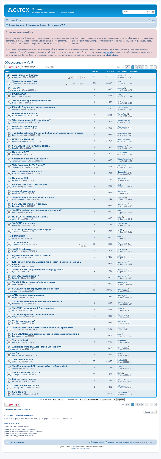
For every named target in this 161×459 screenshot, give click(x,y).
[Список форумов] (18, 10)
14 (79, 84)
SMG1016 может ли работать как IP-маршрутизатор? (38, 269)
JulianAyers (16, 167)
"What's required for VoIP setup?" (28, 165)
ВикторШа (16, 304)
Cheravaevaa (17, 116)
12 (74, 84)
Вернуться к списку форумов (18, 409)
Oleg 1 (14, 258)
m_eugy (15, 310)
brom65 (15, 148)
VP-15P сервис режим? (24, 321)
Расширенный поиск (153, 12)
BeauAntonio (122, 153)
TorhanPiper (122, 114)
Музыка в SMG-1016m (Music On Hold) (31, 255)
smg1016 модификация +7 (25, 276)
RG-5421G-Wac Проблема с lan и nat (30, 217)
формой (108, 52)
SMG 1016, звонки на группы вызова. (31, 146)
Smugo (16, 375)
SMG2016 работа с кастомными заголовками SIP (37, 210)
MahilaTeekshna (18, 141)
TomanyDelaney (18, 122)
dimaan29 (16, 381)
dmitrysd (15, 109)
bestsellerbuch (17, 135)
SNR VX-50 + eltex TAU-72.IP (26, 372)
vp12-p (15, 353)
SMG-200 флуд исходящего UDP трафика (33, 229)
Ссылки (12, 20)
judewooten (121, 386)
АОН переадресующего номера (28, 295)
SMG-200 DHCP (19, 392)
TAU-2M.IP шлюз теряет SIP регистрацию (33, 308)
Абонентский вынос (22, 360)
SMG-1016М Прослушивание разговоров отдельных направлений (45, 334)
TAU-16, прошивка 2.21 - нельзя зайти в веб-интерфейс (40, 366)
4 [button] (142, 67)
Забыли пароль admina (24, 379)
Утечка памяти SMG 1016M (25, 385)
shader (15, 342)
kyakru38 (121, 360)
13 (77, 84)
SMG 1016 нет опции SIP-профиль (29, 204)
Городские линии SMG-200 (25, 113)
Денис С (120, 75)
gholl (119, 82)
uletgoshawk (122, 341)
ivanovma (17, 330)
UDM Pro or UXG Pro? (23, 139)
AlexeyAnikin (17, 394)
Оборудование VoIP (18, 62)
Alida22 (120, 256)
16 (85, 84)
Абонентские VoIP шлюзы (25, 75)
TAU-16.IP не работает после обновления (33, 314)
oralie (119, 354)
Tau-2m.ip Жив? (20, 340)
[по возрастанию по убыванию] (107, 399)
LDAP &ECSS (18, 236)
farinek (120, 308)
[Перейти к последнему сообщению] (125, 75)
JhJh (14, 187)
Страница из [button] (127, 67)
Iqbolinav (15, 206)
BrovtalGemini (122, 107)
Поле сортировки (72, 399)
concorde (17, 77)
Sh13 (16, 323)
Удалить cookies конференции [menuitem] (120, 442)
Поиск (148, 12)
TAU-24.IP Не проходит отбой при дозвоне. (34, 282)
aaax (14, 284)
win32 (16, 232)
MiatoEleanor (17, 129)
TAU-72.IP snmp (20, 242)
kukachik (15, 278)
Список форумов (16, 442)
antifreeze (17, 245)
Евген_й (15, 225)
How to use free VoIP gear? (25, 126)
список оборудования (23, 191)
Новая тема (11, 66)
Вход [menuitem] (153, 20)
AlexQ (14, 96)
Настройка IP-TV (20, 152)
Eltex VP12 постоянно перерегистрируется (33, 107)
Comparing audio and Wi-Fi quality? (30, 159)
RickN (14, 103)
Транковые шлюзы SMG (24, 81)
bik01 (119, 373)
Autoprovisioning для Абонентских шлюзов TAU (36, 347)
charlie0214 (121, 146)
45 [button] (152, 67)
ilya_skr (15, 317)
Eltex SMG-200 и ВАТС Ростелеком (29, 184)
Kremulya (121, 198)
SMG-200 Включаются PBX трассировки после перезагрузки (42, 327)
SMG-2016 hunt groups (23, 223)
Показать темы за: (44, 399)
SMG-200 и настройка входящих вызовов (33, 197)
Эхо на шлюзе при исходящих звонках (31, 101)
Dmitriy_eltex (122, 178)
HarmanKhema (18, 174)
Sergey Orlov (19, 388)
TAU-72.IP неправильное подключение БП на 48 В (37, 301)
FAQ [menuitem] (20, 20)
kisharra (17, 90)
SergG (119, 379)
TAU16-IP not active (21, 249)
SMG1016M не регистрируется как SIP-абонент (35, 289)
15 (82, 84)
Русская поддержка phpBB (81, 448)
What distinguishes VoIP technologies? (31, 120)
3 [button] (139, 67)
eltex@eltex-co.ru (113, 55)
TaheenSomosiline (19, 161)
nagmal (15, 349)
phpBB (75, 447)
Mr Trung (17, 251)
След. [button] (155, 67)
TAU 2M (16, 88)
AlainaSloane (122, 224)
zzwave (15, 368)
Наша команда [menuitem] (98, 442)
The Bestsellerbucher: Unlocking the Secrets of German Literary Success (47, 133)
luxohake (15, 154)
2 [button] (136, 67)
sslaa (14, 219)
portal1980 (16, 193)
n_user (15, 266)
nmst (14, 212)
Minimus (15, 180)
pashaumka (16, 355)
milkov (14, 362)
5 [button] (146, 67)
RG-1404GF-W (19, 94)
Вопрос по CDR (20, 178)
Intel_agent (16, 336)
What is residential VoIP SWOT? (28, 171)
